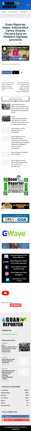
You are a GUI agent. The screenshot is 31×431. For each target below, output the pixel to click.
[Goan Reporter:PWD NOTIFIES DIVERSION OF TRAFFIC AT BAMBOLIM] (6, 162)
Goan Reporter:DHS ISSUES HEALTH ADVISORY (18, 130)
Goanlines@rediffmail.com (9, 334)
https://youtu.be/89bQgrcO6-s (11, 64)
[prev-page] (3, 171)
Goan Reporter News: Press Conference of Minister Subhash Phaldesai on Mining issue (8, 86)
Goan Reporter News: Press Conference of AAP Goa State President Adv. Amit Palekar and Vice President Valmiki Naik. (23, 87)
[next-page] (5, 171)
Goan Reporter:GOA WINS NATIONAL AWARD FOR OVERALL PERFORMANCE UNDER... (8, 375)
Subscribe (25, 420)
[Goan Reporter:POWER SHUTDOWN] (6, 154)
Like (27, 416)
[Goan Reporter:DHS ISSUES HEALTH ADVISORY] (6, 130)
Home (3, 20)
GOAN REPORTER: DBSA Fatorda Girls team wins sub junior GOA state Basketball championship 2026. (20, 108)
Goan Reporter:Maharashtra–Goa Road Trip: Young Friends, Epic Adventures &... (10, 348)
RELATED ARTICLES (15, 98)
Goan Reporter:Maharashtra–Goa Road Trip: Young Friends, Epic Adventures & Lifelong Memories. (20, 120)
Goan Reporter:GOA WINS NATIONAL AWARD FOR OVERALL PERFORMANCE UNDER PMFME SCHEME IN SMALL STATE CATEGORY (20, 142)
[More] (21, 72)
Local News (9, 20)
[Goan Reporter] (11, 5)
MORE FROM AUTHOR (15, 99)
